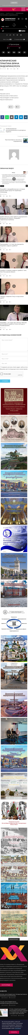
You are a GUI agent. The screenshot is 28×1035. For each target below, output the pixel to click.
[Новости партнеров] (14, 538)
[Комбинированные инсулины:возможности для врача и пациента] (2, 130)
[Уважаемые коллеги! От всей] (14, 813)
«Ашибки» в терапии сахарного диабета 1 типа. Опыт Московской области (13, 271)
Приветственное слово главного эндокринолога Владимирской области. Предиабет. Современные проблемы (13, 218)
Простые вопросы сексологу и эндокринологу (13, 140)
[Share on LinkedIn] (16, 117)
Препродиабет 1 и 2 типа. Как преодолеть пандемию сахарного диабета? (12, 245)
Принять (14, 1032)
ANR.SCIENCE (4, 997)
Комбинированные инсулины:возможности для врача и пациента (16, 130)
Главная (2, 13)
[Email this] (12, 117)
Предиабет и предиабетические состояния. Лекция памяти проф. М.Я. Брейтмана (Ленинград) (12, 190)
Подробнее (18, 1028)
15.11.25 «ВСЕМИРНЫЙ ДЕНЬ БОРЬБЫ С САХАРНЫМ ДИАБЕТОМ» (14, 5)
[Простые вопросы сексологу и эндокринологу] (25, 140)
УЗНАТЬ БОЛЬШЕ (6, 985)
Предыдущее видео (5, 126)
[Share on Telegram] (21, 117)
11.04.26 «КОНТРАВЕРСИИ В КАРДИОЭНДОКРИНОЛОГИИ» (9, 1002)
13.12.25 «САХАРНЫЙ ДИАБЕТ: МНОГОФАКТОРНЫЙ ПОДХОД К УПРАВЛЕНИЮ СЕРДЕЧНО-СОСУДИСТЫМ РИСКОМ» (18, 1011)
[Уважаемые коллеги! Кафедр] (14, 621)
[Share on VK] (26, 117)
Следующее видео (22, 136)
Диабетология (10, 13)
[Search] (23, 9)
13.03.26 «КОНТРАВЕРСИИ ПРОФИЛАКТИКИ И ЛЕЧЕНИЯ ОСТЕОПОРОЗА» (13, 995)
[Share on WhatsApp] (7, 117)
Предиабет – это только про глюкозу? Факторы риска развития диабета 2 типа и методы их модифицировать (13, 324)
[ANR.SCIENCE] (14, 9)
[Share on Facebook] (2, 117)
